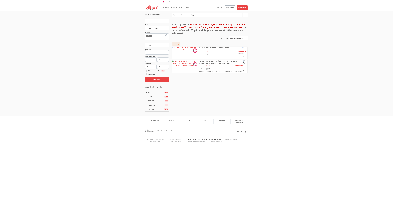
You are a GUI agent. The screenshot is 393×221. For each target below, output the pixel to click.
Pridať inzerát (242, 7)
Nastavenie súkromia (239, 121)
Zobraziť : (157, 79)
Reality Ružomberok (155, 141)
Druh (146, 25)
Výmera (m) (149, 63)
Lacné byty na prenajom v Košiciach (155, 139)
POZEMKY (151, 109)
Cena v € (150, 56)
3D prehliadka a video (156, 71)
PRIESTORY (151, 105)
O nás (187, 7)
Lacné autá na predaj (176, 141)
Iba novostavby (152, 74)
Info (180, 7)
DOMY (149, 97)
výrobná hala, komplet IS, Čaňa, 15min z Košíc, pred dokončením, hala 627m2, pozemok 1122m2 (218, 62)
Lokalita (147, 32)
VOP (205, 120)
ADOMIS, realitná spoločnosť (233, 57)
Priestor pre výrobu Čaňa (214, 57)
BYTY (149, 92)
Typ (146, 18)
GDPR (188, 120)
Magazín (174, 7)
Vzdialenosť (148, 42)
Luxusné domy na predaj (231, 139)
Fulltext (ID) (148, 49)
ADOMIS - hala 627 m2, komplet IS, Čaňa (214, 47)
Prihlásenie (229, 7)
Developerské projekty (175, 139)
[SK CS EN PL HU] (219, 7)
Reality (165, 7)
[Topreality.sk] (151, 7)
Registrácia (222, 120)
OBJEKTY (150, 101)
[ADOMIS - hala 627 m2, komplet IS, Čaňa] (184, 49)
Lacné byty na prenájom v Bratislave (196, 141)
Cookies (171, 120)
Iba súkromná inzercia (154, 14)
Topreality (175, 20)
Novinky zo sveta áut (216, 141)
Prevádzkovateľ (154, 120)
